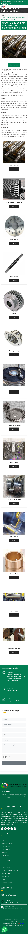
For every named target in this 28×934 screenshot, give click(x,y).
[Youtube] (8, 828)
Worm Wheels (6, 873)
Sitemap (4, 852)
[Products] (1, 1)
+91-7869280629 (12, 690)
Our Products (6, 846)
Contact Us (5, 855)
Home (2, 15)
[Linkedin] (11, 828)
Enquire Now (14, 65)
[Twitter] (5, 828)
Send (14, 763)
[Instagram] (15, 828)
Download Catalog (6, 1)
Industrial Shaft (7, 867)
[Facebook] (2, 828)
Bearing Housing (7, 883)
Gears (4, 879)
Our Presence (6, 849)
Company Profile (7, 843)
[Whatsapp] (4, 929)
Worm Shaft (5, 876)
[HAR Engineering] (14, 785)
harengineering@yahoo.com (19, 1)
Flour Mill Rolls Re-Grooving (10, 870)
